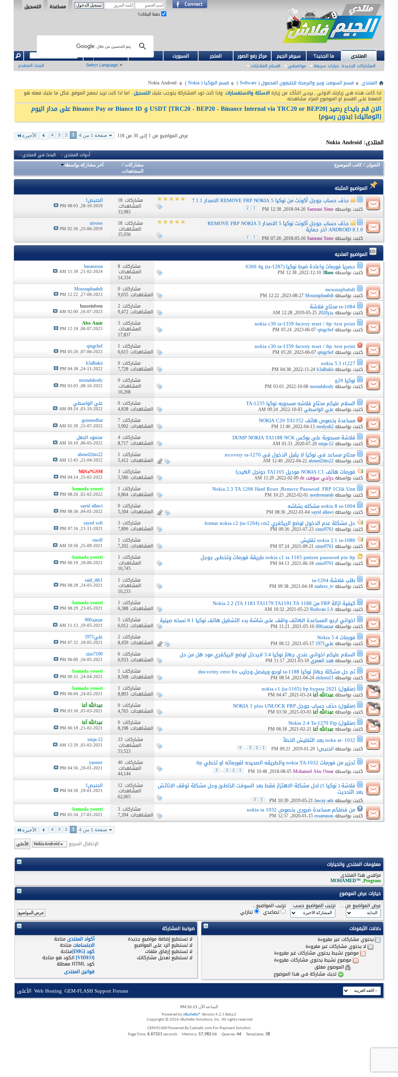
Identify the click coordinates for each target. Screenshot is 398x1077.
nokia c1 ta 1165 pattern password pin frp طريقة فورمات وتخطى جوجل (278, 557)
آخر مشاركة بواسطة (84, 165)
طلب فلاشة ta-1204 (333, 580)
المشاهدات (132, 171)
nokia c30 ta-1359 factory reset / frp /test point (305, 324)
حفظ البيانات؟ (149, 14)
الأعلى (22, 844)
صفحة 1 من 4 (93, 135)
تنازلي (247, 912)
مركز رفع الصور (252, 56)
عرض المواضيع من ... (360, 906)
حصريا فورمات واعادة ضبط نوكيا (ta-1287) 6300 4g (300, 266)
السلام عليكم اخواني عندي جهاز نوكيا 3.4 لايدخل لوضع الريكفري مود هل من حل (267, 654)
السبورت (181, 56)
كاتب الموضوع (348, 165)
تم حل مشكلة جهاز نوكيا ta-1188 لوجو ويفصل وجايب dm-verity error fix (276, 672)
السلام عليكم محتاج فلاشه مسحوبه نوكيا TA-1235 (300, 403)
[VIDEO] (85, 957)
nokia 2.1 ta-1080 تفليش (327, 540)
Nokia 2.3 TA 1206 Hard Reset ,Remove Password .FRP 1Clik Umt (283, 489)
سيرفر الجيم (289, 56)
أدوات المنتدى (77, 155)
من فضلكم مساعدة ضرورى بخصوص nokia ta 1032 (301, 810)
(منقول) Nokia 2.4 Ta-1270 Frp (321, 723)
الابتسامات (83, 945)
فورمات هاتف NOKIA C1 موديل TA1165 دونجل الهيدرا (295, 472)
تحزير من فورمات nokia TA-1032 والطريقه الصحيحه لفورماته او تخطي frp (275, 763)
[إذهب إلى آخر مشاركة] (56, 206)
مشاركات (134, 165)
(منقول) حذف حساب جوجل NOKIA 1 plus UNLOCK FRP (294, 706)
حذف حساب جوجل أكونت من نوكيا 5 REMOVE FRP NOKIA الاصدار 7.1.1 (270, 200)
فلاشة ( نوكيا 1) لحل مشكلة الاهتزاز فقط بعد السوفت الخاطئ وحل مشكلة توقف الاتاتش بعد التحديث (260, 789)
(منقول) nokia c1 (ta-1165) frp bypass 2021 (308, 689)
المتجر (216, 56)
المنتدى (359, 56)
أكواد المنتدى (80, 939)
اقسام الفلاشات (265, 66)
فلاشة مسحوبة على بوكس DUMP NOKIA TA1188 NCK (293, 437)
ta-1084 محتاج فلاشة (332, 306)
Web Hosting (48, 991)
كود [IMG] (83, 951)
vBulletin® (192, 1014)
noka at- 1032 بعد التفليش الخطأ (319, 740)
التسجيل (32, 6)
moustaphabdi (340, 289)
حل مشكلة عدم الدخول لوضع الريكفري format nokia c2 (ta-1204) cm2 (279, 523)
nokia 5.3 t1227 (338, 363)
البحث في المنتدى (39, 155)
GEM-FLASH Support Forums (96, 991)
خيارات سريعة (326, 66)
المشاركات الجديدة (358, 66)
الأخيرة (29, 135)
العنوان (373, 165)
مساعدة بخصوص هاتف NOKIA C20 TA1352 (307, 420)
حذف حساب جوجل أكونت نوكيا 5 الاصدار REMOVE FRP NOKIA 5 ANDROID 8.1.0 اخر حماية (285, 226)
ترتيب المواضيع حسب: (313, 906)
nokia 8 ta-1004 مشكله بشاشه (321, 506)
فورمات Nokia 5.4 (336, 637)
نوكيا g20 (345, 380)
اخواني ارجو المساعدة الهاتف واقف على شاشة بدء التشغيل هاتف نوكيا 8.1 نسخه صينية (257, 620)
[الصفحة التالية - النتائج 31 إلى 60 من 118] (44, 136)
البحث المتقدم (31, 65)
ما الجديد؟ (324, 56)
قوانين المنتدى (79, 971)
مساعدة (58, 6)
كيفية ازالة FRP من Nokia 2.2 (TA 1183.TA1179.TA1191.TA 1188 (284, 603)
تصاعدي (272, 912)
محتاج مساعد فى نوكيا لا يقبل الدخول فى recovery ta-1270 (290, 455)
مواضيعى (297, 66)
